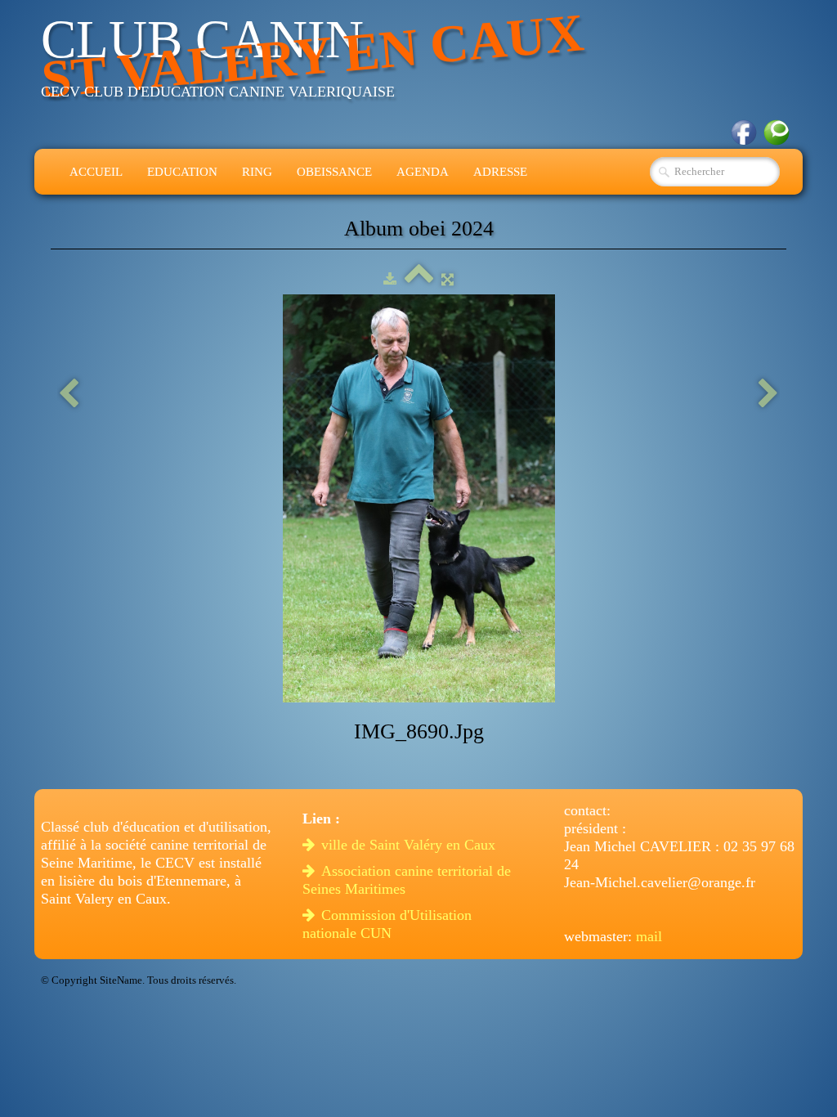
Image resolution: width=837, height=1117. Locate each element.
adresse (500, 171)
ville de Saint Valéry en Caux (410, 845)
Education (182, 171)
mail (649, 936)
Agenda (422, 171)
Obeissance (334, 171)
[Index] (419, 279)
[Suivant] (768, 394)
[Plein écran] (447, 279)
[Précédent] (68, 394)
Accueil (96, 171)
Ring (257, 171)
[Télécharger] (389, 279)
